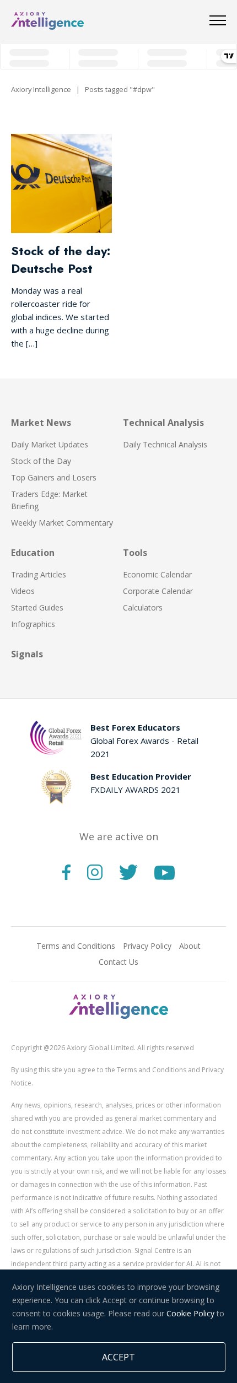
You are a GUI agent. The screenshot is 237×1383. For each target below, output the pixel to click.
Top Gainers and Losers (53, 477)
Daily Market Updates (49, 444)
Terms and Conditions (75, 946)
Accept (118, 1357)
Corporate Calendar (158, 591)
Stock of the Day (41, 461)
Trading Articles (38, 574)
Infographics (33, 624)
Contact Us (118, 962)
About (190, 946)
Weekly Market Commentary (62, 522)
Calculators (143, 607)
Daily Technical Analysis (165, 444)
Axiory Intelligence (41, 89)
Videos (23, 591)
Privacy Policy (147, 946)
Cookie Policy (190, 1313)
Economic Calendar (157, 574)
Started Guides (37, 607)
